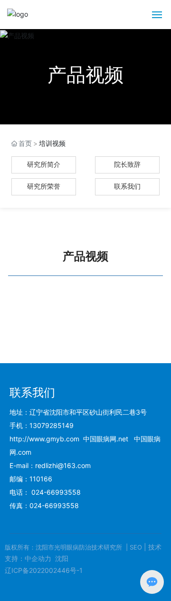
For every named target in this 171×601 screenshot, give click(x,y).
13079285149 (51, 425)
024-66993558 (56, 492)
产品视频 (86, 74)
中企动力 (38, 558)
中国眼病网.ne (104, 439)
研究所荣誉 (43, 186)
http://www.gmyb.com (44, 439)
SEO (136, 547)
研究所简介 (43, 164)
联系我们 (127, 186)
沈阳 (61, 558)
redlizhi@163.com (63, 465)
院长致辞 (127, 164)
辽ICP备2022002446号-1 (44, 570)
